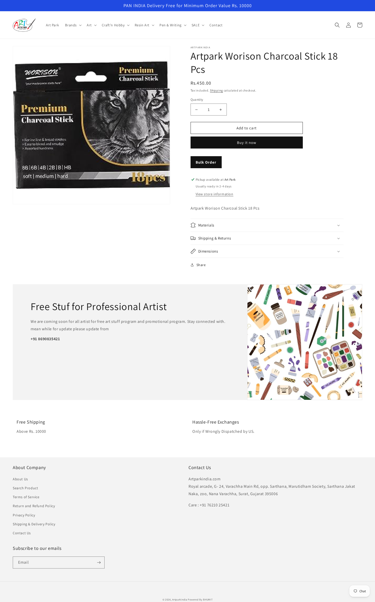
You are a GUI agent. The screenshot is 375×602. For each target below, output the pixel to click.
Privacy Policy (24, 515)
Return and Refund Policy (34, 506)
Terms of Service (26, 497)
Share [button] (201, 265)
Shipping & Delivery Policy (34, 524)
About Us (20, 479)
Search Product (25, 488)
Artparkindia (179, 599)
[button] (73, 25)
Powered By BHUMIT (200, 599)
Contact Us (22, 533)
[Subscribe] (98, 562)
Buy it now (246, 142)
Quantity (197, 99)
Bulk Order (206, 162)
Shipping (216, 90)
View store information (214, 194)
